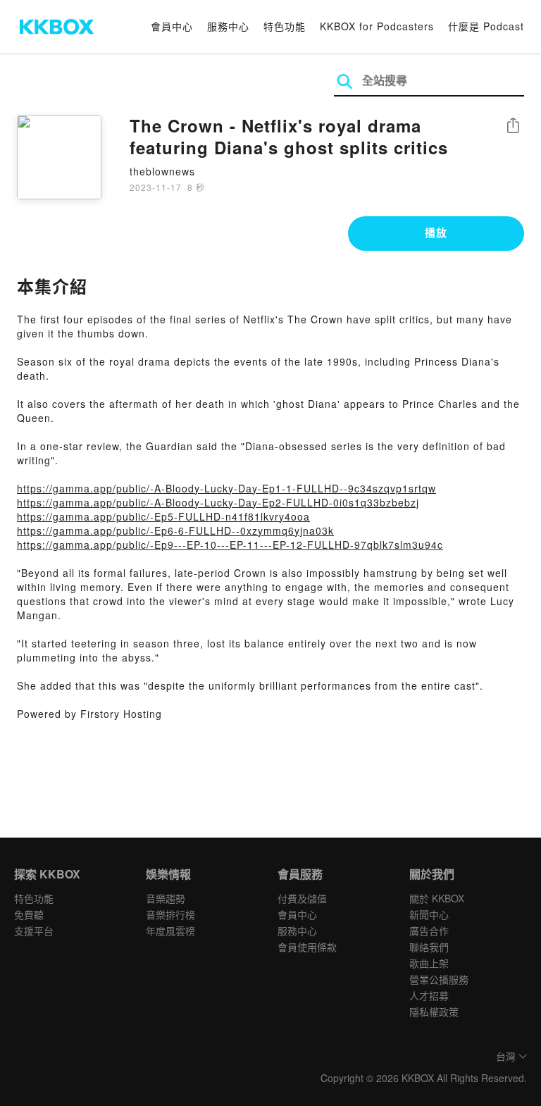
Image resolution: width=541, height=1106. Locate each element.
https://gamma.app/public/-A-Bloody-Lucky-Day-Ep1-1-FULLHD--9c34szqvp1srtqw (226, 488)
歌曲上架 (429, 963)
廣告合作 (429, 931)
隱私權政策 (434, 1012)
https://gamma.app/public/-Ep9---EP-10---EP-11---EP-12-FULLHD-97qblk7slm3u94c (230, 545)
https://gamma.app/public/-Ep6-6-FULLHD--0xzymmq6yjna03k (175, 530)
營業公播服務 (438, 979)
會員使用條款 (307, 947)
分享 (513, 126)
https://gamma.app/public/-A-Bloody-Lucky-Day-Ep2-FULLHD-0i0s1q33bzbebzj (218, 502)
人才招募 (429, 995)
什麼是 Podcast (486, 26)
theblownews (162, 171)
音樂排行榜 (170, 914)
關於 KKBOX (436, 898)
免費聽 (29, 914)
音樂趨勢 (165, 898)
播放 (436, 232)
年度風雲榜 (170, 931)
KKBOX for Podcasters (377, 26)
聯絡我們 (429, 947)
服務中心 (228, 26)
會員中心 (172, 26)
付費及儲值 (302, 898)
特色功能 (284, 26)
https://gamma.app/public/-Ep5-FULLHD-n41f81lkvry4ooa (163, 516)
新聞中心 (429, 914)
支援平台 (34, 931)
